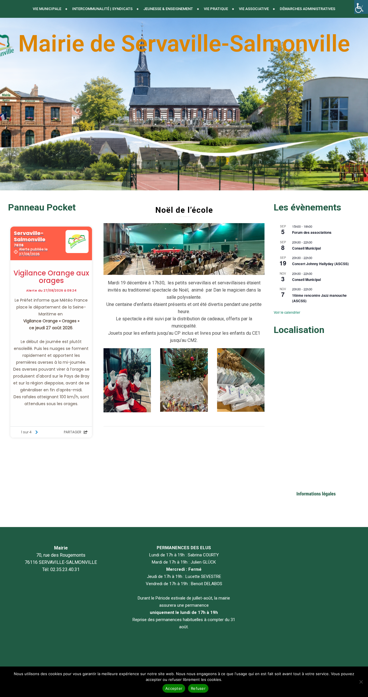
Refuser (198, 688)
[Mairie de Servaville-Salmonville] (184, 104)
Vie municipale (47, 9)
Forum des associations (311, 232)
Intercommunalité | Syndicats (102, 9)
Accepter (173, 688)
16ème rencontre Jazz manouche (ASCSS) (319, 298)
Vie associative (254, 9)
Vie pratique (216, 9)
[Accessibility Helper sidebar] (361, 7)
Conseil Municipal (306, 248)
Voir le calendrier (287, 312)
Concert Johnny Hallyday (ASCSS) (320, 263)
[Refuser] (361, 682)
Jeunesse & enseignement (168, 9)
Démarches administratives (307, 9)
